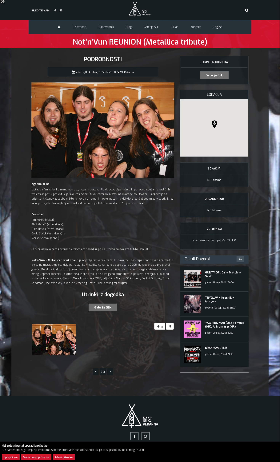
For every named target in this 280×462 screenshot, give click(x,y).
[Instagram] (61, 11)
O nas (174, 27)
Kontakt (195, 27)
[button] (214, 124)
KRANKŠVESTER (216, 348)
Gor (103, 372)
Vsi (240, 259)
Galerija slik (151, 27)
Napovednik (106, 27)
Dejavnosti (79, 27)
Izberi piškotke (64, 457)
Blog (129, 27)
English (217, 27)
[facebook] (55, 11)
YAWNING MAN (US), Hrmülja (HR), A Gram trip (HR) (224, 325)
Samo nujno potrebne (36, 457)
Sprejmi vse (11, 457)
